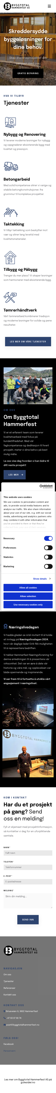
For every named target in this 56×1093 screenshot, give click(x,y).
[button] (28, 73)
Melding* (9, 891)
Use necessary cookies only (28, 604)
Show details (40, 578)
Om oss (7, 975)
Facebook (9, 1044)
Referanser (9, 988)
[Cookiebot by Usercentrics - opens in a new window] (40, 486)
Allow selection (28, 596)
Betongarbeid (17, 179)
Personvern (10, 1051)
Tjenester (9, 981)
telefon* (9, 862)
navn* (7, 848)
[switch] (48, 547)
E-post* (8, 876)
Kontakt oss (10, 995)
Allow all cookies (28, 587)
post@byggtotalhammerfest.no (22, 1025)
